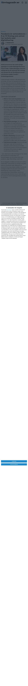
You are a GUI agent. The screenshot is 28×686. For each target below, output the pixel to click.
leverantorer (9, 209)
